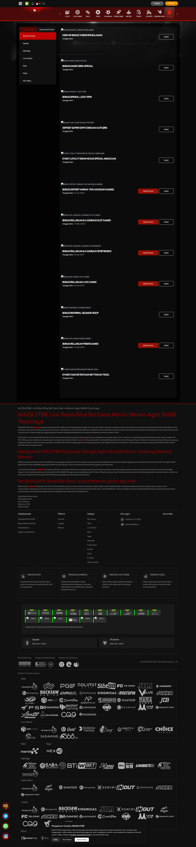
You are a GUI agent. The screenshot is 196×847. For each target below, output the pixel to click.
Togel (98, 16)
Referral (61, 527)
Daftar (171, 4)
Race (88, 16)
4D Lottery (27, 81)
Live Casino (77, 16)
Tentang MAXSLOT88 (26, 519)
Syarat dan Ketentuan (26, 532)
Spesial (26, 43)
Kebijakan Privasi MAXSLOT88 (80, 835)
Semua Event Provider (46, 30)
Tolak (55, 839)
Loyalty (61, 523)
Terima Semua (82, 839)
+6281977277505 (133, 519)
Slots (67, 16)
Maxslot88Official (132, 524)
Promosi (169, 16)
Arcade (129, 16)
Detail (166, 37)
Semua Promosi (28, 30)
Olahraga (108, 16)
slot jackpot (32, 486)
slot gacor (37, 427)
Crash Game (118, 16)
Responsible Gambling (27, 523)
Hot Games (91, 519)
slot (83, 440)
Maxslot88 (40, 469)
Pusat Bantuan (23, 527)
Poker (138, 16)
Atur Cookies (67, 839)
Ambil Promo (148, 191)
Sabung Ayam (159, 16)
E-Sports (149, 16)
